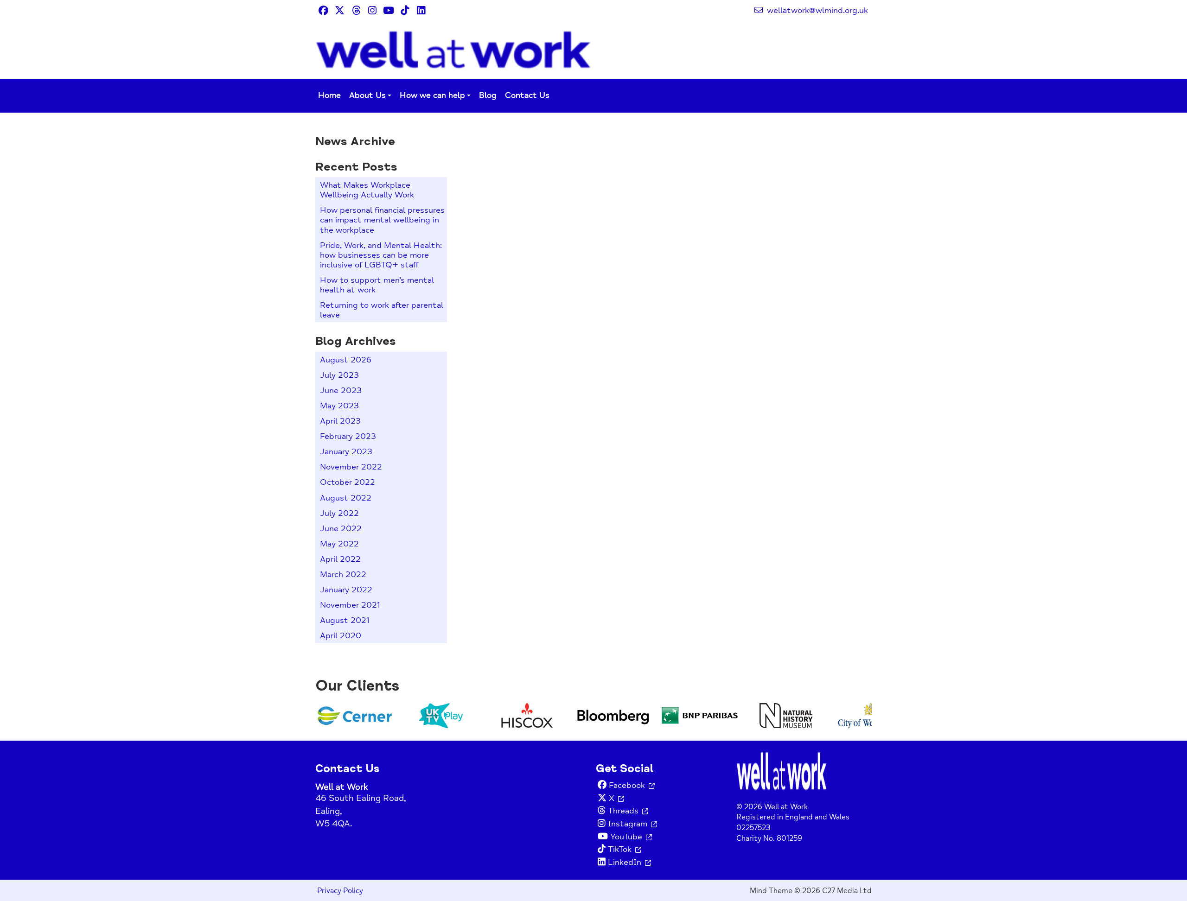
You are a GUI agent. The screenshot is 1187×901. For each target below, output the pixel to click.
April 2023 (340, 421)
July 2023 (339, 375)
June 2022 (341, 528)
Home (329, 95)
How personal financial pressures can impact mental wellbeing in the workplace (382, 220)
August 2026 (345, 360)
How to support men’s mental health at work (377, 285)
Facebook (627, 785)
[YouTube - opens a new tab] (388, 10)
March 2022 (343, 574)
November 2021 (350, 605)
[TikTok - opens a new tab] (404, 10)
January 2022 (346, 590)
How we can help (432, 95)
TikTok (620, 849)
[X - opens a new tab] (340, 10)
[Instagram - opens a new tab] (372, 10)
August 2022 (345, 498)
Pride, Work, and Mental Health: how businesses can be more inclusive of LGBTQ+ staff (381, 255)
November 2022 (351, 467)
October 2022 (347, 482)
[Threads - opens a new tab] (356, 10)
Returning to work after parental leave (381, 310)
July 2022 (339, 513)
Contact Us (527, 95)
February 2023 (348, 436)
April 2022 (340, 559)
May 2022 (339, 544)
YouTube (626, 836)
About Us (367, 95)
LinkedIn (624, 862)
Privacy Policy (340, 890)
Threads (623, 811)
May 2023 (339, 406)
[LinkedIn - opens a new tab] (421, 10)
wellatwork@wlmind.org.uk (816, 10)
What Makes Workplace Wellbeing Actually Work (367, 190)
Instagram (627, 824)
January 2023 (346, 452)
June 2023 (341, 390)
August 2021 (345, 620)
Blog (488, 95)
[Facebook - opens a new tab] (323, 10)
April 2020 (340, 636)
